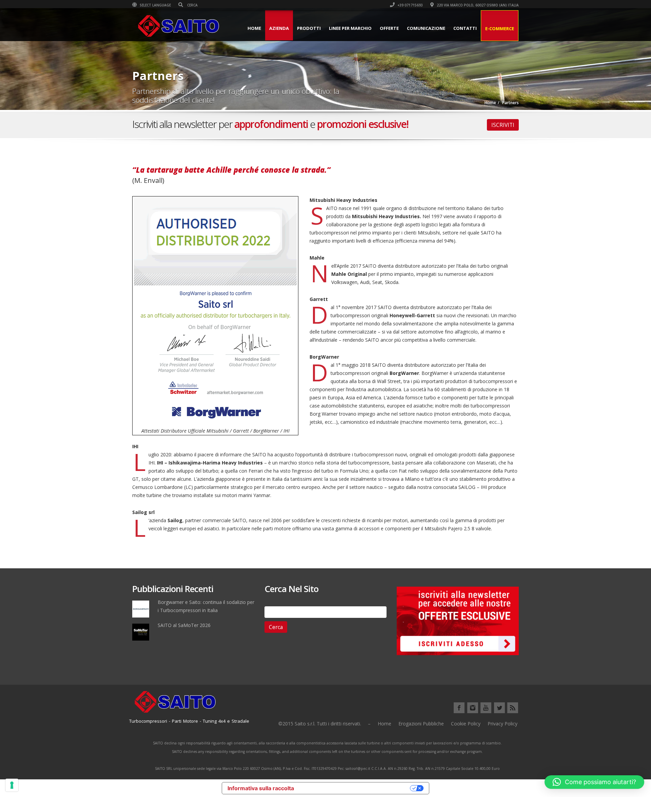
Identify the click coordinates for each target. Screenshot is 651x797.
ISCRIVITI (502, 125)
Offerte (389, 28)
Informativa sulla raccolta (261, 788)
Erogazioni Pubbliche (421, 723)
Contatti (465, 28)
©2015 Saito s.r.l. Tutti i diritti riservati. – (324, 723)
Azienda (279, 28)
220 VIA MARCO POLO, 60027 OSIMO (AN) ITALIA (477, 5)
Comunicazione (426, 28)
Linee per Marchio (350, 28)
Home (254, 28)
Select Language (155, 5)
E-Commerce (499, 28)
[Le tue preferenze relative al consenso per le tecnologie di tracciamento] (11, 785)
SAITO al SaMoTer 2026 (184, 625)
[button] (594, 782)
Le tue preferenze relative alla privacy (355, 788)
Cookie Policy (465, 723)
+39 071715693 (409, 5)
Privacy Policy (502, 723)
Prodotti (309, 28)
